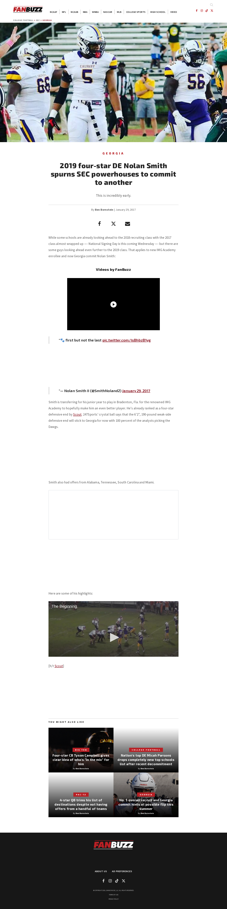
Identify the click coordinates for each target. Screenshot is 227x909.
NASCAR (107, 11)
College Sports (136, 11)
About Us (101, 871)
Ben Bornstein (104, 209)
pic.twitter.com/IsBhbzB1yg (126, 340)
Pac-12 (81, 794)
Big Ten (81, 750)
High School (158, 11)
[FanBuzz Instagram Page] (202, 10)
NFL (64, 11)
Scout (77, 414)
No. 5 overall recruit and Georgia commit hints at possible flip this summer (145, 804)
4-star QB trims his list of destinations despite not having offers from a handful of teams (81, 804)
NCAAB (74, 11)
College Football (23, 20)
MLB (119, 11)
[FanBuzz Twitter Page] (212, 10)
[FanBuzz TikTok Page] (207, 10)
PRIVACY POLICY (114, 899)
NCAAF (53, 11)
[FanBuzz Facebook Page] (196, 10)
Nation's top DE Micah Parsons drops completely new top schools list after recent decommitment (146, 759)
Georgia (47, 20)
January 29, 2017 (136, 390)
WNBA (95, 11)
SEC (38, 20)
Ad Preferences (122, 871)
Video (173, 11)
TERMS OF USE (113, 895)
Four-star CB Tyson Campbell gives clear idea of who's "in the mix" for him (81, 759)
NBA (85, 11)
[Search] (211, 4)
